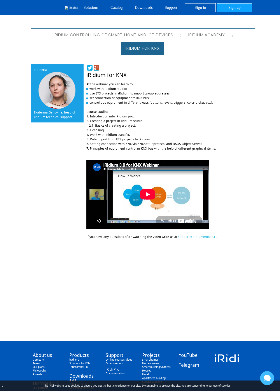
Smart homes (150, 359)
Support (171, 7)
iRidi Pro (74, 359)
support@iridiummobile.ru (197, 237)
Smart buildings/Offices (156, 367)
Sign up (234, 7)
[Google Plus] (96, 68)
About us (42, 355)
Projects (151, 355)
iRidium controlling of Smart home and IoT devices (113, 35)
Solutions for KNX (79, 363)
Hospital (147, 370)
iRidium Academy (206, 35)
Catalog (116, 7)
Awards (37, 374)
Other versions (115, 363)
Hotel (145, 374)
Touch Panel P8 (78, 367)
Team (36, 363)
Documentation (115, 373)
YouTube (188, 355)
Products (79, 355)
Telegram (189, 365)
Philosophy (39, 370)
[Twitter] (90, 68)
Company (38, 359)
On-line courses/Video (119, 359)
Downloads (144, 7)
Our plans (39, 367)
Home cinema (150, 363)
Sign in (200, 7)
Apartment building (154, 378)
